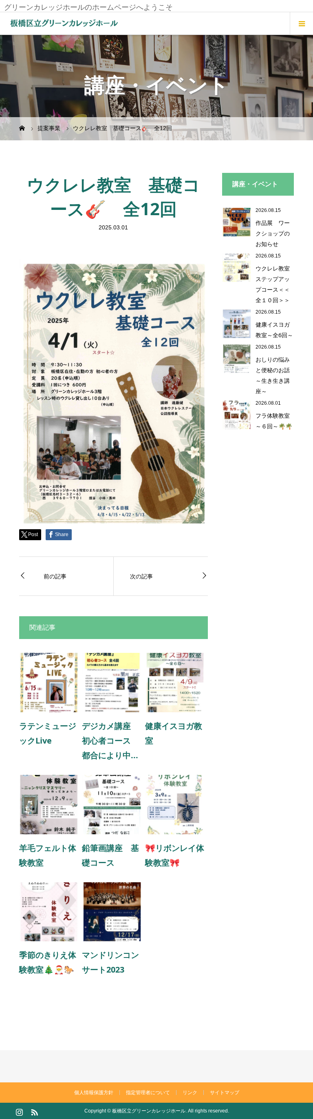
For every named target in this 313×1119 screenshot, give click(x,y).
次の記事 (141, 576)
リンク (190, 1092)
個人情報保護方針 (93, 1092)
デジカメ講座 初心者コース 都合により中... (110, 740)
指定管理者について (148, 1092)
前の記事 (55, 576)
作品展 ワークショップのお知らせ (273, 233)
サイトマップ (224, 1092)
